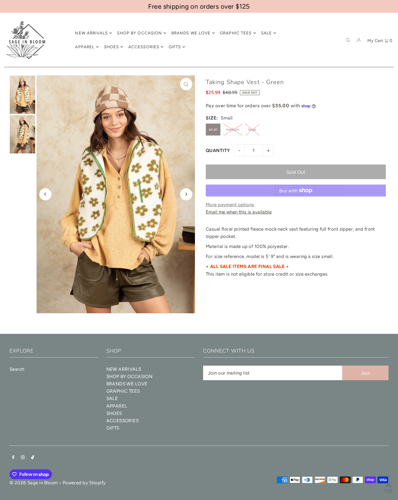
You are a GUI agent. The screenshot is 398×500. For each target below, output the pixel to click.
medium (233, 129)
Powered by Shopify (84, 482)
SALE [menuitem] (266, 33)
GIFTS (112, 428)
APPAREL (116, 406)
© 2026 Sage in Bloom (33, 482)
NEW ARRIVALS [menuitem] (91, 33)
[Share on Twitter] (391, 106)
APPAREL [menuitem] (84, 46)
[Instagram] (23, 457)
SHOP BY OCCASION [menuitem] (139, 33)
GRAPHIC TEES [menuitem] (236, 33)
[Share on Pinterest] (391, 120)
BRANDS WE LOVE (127, 383)
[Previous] (45, 194)
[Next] (186, 194)
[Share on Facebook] (391, 93)
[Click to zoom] (186, 84)
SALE (112, 398)
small (213, 129)
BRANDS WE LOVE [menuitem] (191, 33)
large (252, 129)
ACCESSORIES (122, 420)
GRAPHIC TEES (123, 391)
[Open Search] (347, 40)
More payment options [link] (230, 204)
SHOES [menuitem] (111, 46)
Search (16, 369)
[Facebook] (13, 457)
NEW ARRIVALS (123, 369)
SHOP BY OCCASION (129, 376)
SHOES (114, 413)
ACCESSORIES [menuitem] (143, 46)
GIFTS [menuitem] (175, 46)
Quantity (218, 150)
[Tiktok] (32, 457)
